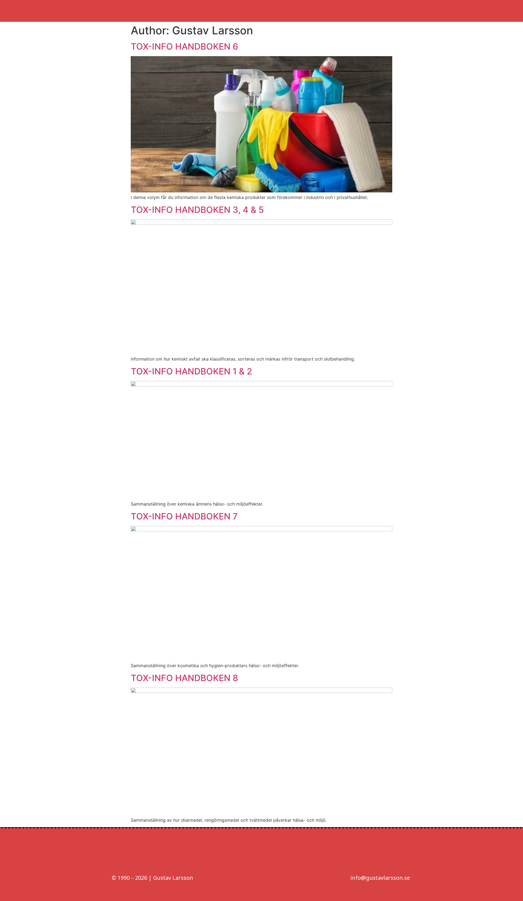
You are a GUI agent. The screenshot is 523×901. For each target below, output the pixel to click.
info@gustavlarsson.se (380, 877)
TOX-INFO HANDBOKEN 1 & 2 (191, 371)
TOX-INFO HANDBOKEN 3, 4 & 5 (197, 209)
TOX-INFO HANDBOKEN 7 (184, 516)
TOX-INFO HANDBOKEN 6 (184, 46)
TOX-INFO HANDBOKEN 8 (184, 678)
